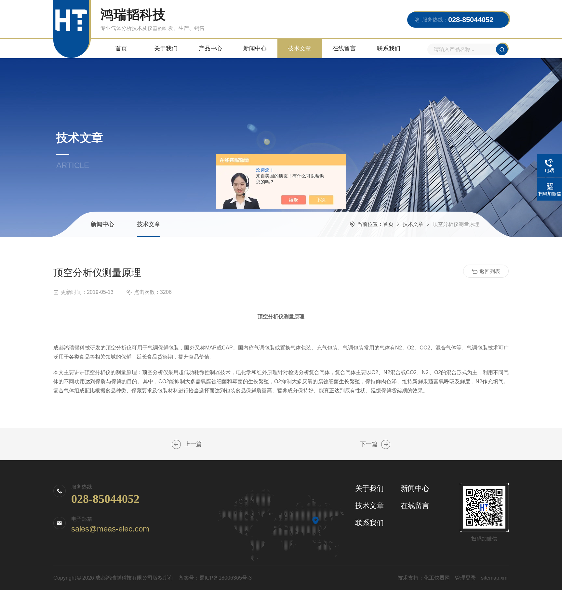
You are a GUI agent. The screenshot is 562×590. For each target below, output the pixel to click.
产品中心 (210, 48)
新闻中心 (255, 48)
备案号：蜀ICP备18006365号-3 (215, 578)
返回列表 (489, 271)
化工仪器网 (437, 578)
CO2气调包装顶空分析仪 (386, 444)
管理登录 (465, 578)
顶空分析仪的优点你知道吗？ (176, 444)
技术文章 (299, 48)
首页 (121, 48)
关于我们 (166, 48)
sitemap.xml (495, 578)
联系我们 (388, 48)
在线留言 (344, 48)
